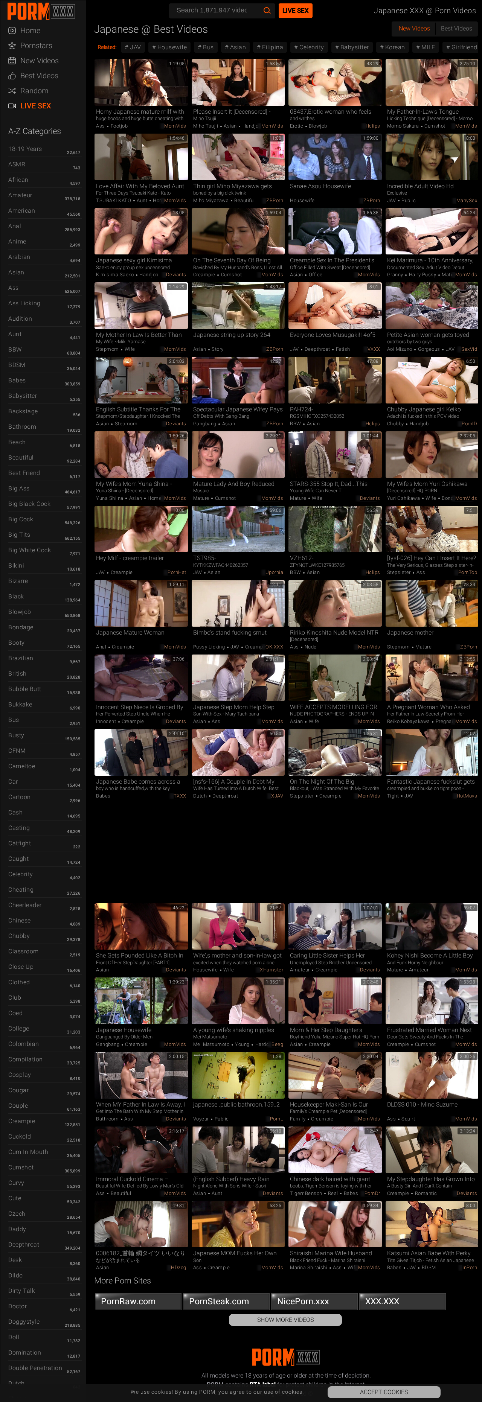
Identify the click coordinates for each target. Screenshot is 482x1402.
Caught (18, 858)
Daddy (17, 1229)
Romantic (425, 1193)
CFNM (17, 750)
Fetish (342, 349)
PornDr (372, 1193)
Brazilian (21, 658)
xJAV (277, 796)
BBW (15, 349)
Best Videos (39, 75)
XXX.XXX (382, 1301)
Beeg (277, 1044)
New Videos (39, 60)
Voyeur (201, 1119)
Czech (17, 1213)
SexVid (469, 349)
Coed (15, 1013)
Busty (16, 735)
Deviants (176, 274)
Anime (17, 241)
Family (298, 1119)
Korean (394, 47)
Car (13, 781)
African (18, 179)
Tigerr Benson (306, 1193)
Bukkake (20, 704)
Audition (20, 318)
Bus (13, 719)
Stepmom (108, 349)
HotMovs (467, 796)
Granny (396, 274)
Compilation (25, 1059)
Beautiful (21, 457)
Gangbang (205, 423)
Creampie (21, 1121)
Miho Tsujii (206, 126)
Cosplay (19, 1074)
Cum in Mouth (28, 1151)
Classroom (23, 951)
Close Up (21, 966)
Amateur (20, 195)
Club (14, 997)
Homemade (160, 498)
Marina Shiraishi (309, 1267)
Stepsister (399, 572)
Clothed (19, 982)
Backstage (23, 411)
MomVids (175, 126)
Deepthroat (23, 1244)
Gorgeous (428, 349)
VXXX (374, 349)
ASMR (16, 164)
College (18, 1028)
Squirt (407, 1119)
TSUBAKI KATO (114, 200)
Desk (15, 1259)
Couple (18, 1105)
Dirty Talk (21, 1290)
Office (315, 274)
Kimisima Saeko (115, 274)
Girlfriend (463, 47)
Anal (14, 226)
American (21, 210)
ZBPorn (274, 200)
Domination (24, 1352)
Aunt (14, 334)
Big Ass (19, 488)
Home (30, 30)
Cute (14, 1198)
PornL (277, 1119)
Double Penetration (35, 1368)
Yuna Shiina (110, 498)
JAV (134, 47)
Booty (16, 642)
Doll (13, 1337)
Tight (393, 796)
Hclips (373, 126)
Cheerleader (25, 905)
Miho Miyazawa (211, 200)
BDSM (16, 364)
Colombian (23, 1043)
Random (34, 90)
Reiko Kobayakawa (409, 721)
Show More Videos (285, 1319)
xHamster (271, 970)
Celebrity (20, 874)
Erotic (297, 126)
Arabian (19, 256)
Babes (17, 380)
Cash (15, 812)
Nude (310, 647)
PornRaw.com (128, 1301)
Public (408, 200)
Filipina (272, 47)
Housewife (171, 47)
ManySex (466, 200)
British (17, 673)
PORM (46, 11)
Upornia (274, 572)
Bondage (21, 627)
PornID (469, 423)
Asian (16, 272)
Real (332, 1193)
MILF (427, 47)
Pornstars (36, 45)
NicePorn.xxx (303, 1301)
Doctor (17, 1306)
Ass (13, 287)
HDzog (178, 1267)
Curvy (16, 1182)
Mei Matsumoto (212, 1044)
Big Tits (19, 534)
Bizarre (18, 581)
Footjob (118, 126)
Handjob (251, 126)
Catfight (19, 843)
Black (16, 596)
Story (217, 349)
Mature (449, 274)
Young (242, 1044)
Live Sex (35, 105)
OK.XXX (274, 647)
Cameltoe (21, 766)
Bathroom (22, 426)
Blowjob (19, 611)
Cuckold (19, 1136)
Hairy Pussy (422, 274)
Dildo (15, 1275)
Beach (17, 442)
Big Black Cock (29, 503)
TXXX (180, 796)
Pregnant (445, 721)
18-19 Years (25, 148)
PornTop (467, 572)
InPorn (469, 1267)
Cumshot (21, 1167)
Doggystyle (24, 1321)
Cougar (18, 1090)
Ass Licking (24, 303)
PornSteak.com (219, 1301)
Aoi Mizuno (400, 349)
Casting (19, 827)
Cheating (21, 889)
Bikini (16, 565)
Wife (129, 349)
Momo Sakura (403, 126)
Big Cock (20, 519)
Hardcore (265, 1044)
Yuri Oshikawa (404, 498)
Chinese (19, 920)
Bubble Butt (24, 689)
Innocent (106, 721)
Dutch (200, 796)
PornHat (177, 572)
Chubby (19, 935)
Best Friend (24, 472)
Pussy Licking (209, 647)
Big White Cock (29, 550)
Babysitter (22, 395)
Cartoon (19, 797)
